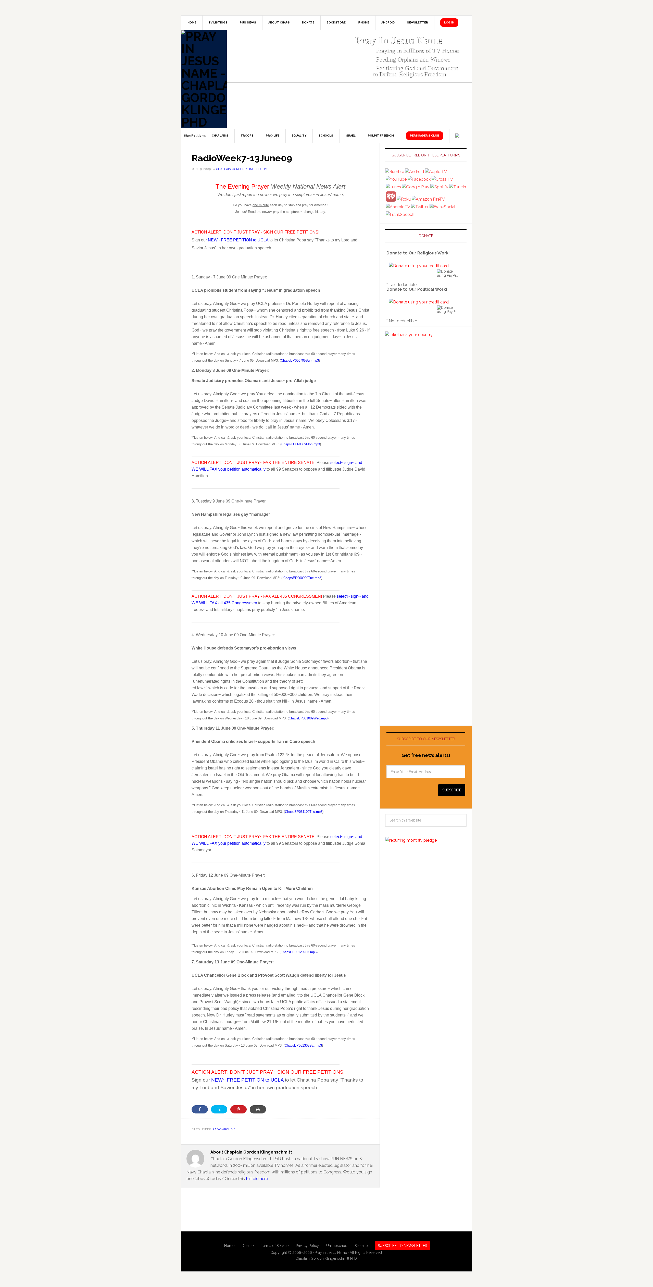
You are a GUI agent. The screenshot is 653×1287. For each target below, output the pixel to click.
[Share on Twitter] (219, 1109)
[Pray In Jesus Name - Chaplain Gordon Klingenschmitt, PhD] (204, 79)
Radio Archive (223, 1129)
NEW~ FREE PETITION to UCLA (238, 240)
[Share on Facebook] (200, 1109)
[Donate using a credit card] (419, 265)
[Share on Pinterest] (238, 1109)
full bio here (257, 1178)
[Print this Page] (258, 1109)
